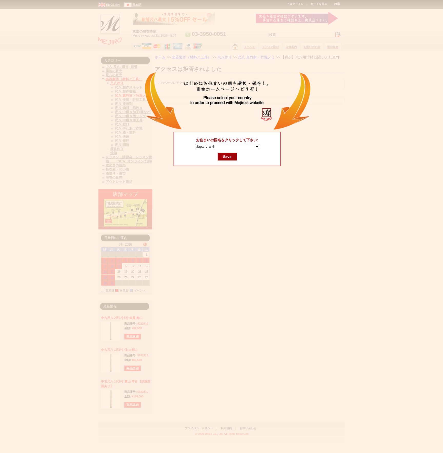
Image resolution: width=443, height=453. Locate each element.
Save (227, 157)
